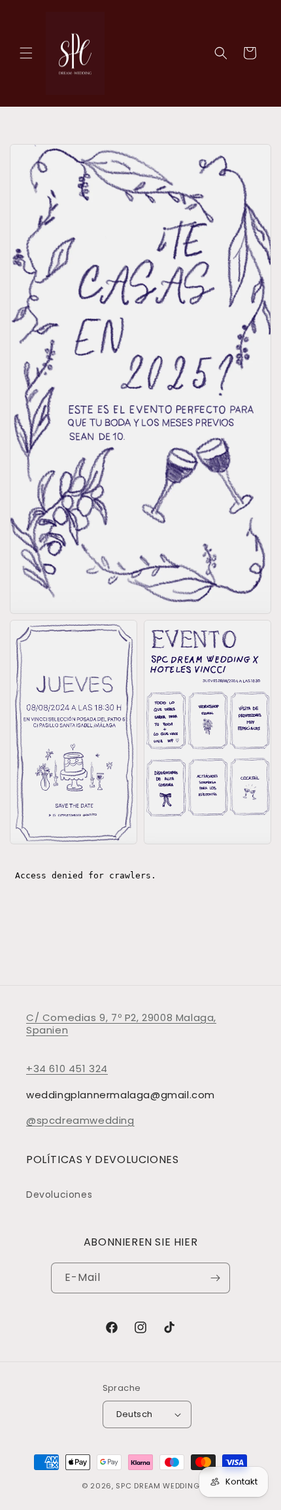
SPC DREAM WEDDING (157, 1486)
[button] (26, 53)
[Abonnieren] (215, 1278)
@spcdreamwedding (80, 1120)
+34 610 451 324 (67, 1068)
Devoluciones (59, 1194)
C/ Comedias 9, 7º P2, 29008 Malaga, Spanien (121, 1024)
